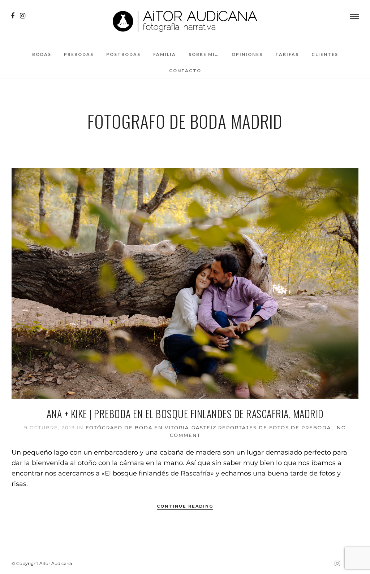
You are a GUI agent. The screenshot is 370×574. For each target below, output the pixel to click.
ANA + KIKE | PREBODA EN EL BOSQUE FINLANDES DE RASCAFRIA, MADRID (185, 413)
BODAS (41, 54)
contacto (185, 70)
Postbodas (123, 54)
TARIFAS (287, 54)
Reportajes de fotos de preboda (274, 427)
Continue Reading (185, 506)
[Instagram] (22, 16)
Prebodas (79, 54)
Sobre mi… (204, 54)
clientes (324, 54)
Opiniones (247, 54)
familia (164, 54)
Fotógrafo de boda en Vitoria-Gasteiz (151, 427)
